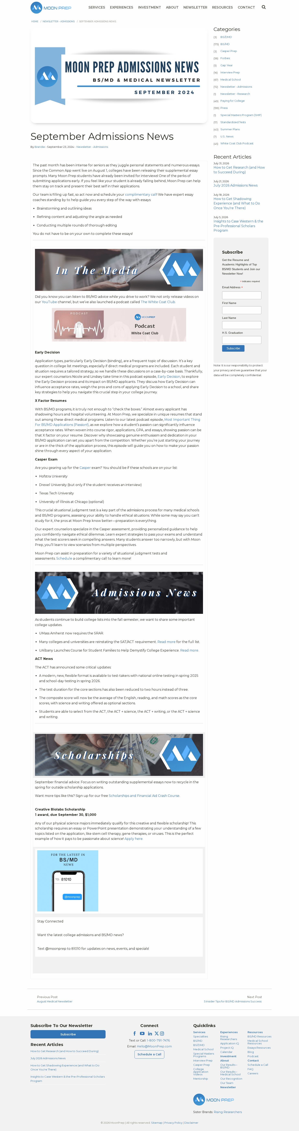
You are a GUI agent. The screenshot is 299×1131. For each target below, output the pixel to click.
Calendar (226, 1052)
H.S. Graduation (232, 332)
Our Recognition (231, 1078)
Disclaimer (191, 1122)
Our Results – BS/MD (228, 1066)
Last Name (229, 317)
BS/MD (225, 44)
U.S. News (226, 136)
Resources (222, 7)
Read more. (189, 650)
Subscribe (68, 1034)
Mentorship (200, 1078)
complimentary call (141, 195)
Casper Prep (228, 51)
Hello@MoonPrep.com (154, 1046)
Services (96, 7)
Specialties (200, 1036)
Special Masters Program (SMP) (241, 115)
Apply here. (133, 839)
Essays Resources (259, 1047)
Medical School (230, 79)
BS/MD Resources (259, 1036)
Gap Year (226, 65)
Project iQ (227, 1047)
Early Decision (169, 377)
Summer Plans (230, 129)
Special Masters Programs (203, 1055)
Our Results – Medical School (230, 1073)
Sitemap (157, 1122)
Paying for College (232, 100)
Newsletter (195, 7)
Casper (85, 468)
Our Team (226, 1083)
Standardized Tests (233, 122)
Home (34, 21)
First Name (229, 303)
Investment (149, 7)
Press (224, 107)
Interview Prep (230, 72)
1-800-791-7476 (158, 1040)
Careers (253, 1073)
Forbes (225, 58)
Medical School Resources (258, 1042)
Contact (246, 7)
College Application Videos (200, 1071)
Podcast (253, 1056)
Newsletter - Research (235, 93)
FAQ (250, 1069)
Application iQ (229, 1043)
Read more (166, 642)
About (172, 7)
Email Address (232, 287)
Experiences (121, 7)
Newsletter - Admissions (59, 21)
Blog (251, 1052)
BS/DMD (226, 37)
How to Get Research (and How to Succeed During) (65, 1051)
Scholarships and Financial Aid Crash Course (144, 796)
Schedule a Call (149, 1054)
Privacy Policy (173, 1122)
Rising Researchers (228, 1038)
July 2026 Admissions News (48, 1058)
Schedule (64, 558)
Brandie (40, 146)
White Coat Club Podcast (236, 143)
